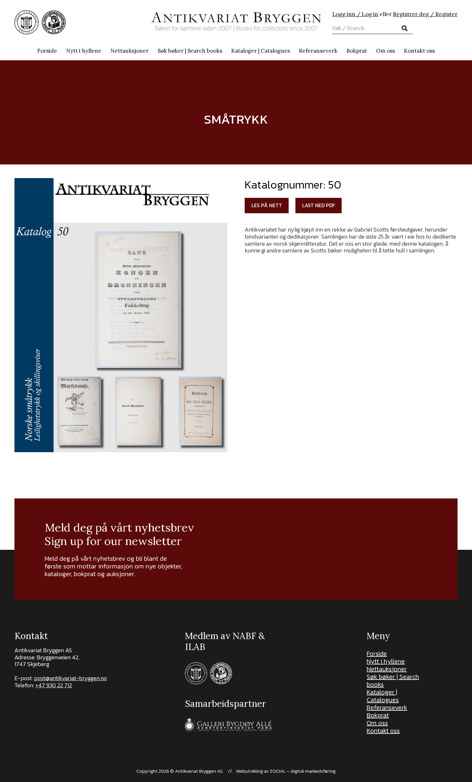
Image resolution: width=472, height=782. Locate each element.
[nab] (54, 22)
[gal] (229, 725)
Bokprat (378, 715)
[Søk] (405, 28)
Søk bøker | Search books (393, 680)
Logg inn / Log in (355, 14)
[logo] (236, 22)
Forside (377, 653)
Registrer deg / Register (425, 14)
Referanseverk (387, 707)
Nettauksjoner (387, 669)
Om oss (377, 723)
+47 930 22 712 (53, 685)
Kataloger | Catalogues (383, 696)
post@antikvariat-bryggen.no (70, 678)
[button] (225, 50)
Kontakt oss (383, 730)
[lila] (26, 22)
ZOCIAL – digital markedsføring (303, 771)
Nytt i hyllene (386, 661)
